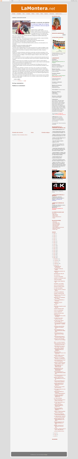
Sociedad (28, 13)
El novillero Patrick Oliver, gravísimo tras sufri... (58, 318)
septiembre (56, 263)
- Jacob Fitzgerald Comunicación (58, 227)
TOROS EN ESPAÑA (57, 279)
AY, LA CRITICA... (57, 275)
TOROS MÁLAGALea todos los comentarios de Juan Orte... (59, 344)
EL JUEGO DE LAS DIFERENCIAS (57, 267)
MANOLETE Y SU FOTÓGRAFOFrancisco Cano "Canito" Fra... (60, 353)
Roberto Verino (55, 215)
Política (33, 13)
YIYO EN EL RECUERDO (58, 276)
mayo (55, 434)
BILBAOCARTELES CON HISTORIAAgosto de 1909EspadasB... (58, 369)
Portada (13, 13)
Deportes (46, 13)
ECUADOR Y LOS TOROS (59, 283)
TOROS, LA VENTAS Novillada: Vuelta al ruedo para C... (59, 412)
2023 (54, 236)
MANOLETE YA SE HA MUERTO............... (58, 303)
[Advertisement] (31, 122)
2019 (54, 242)
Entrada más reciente (17, 132)
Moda (42, 13)
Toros (24, 13)
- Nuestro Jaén (54, 229)
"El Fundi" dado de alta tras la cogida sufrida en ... (59, 403)
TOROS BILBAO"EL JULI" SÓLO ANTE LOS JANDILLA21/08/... (58, 366)
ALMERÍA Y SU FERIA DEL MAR (60, 278)
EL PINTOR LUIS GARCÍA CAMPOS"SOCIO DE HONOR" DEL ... (58, 395)
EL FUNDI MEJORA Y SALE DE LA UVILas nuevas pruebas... (59, 417)
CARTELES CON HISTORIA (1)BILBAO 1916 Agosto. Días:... (59, 327)
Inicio (32, 132)
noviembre (56, 260)
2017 (54, 245)
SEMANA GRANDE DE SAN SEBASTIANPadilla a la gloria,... (59, 423)
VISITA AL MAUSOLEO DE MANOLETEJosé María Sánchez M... (59, 384)
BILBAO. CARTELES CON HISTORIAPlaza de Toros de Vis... (59, 378)
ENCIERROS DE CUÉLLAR (59, 273)
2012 (54, 253)
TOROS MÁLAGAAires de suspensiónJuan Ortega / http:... (59, 334)
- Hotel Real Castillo (55, 225)
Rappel (53, 217)
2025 (54, 235)
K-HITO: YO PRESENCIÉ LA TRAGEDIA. (59, 300)
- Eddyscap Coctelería (56, 228)
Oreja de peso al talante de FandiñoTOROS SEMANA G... (60, 414)
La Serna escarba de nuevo (59, 431)
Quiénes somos (59, 13)
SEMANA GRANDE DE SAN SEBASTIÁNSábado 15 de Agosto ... (59, 419)
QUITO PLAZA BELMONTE (59, 285)
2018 (54, 244)
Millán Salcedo (55, 214)
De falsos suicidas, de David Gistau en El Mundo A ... (59, 356)
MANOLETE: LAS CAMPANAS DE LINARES (59, 298)
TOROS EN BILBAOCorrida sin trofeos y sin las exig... (59, 400)
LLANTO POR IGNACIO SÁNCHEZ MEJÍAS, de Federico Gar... (58, 405)
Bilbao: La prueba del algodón (59, 342)
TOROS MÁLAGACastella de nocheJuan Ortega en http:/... (59, 337)
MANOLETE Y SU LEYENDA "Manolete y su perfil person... (60, 358)
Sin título (55, 304)
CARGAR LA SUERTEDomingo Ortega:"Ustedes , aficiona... (59, 363)
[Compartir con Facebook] (18, 79)
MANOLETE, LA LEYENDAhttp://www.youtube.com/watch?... (60, 315)
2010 (54, 256)
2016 (54, 247)
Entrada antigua (46, 132)
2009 (54, 257)
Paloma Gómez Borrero (56, 216)
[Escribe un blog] (15, 79)
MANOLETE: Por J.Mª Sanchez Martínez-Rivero (59, 295)
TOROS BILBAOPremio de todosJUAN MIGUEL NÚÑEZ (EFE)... (59, 330)
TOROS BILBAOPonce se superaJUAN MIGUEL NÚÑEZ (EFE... (60, 372)
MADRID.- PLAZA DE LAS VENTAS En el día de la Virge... (58, 426)
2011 (54, 254)
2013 (54, 251)
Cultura (37, 13)
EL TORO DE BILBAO (58, 398)
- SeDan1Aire (54, 221)
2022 (54, 238)
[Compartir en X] (17, 79)
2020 (54, 241)
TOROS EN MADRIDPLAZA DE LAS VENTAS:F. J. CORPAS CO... (59, 324)
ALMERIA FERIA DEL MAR (59, 313)
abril (55, 436)
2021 (54, 239)
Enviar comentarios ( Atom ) (22, 134)
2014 (54, 250)
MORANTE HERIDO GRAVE (59, 286)
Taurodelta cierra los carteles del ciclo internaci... (59, 387)
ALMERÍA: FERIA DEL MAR (59, 293)
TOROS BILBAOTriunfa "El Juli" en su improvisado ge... (59, 361)
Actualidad (19, 13)
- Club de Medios (55, 226)
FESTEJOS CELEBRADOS (59, 292)
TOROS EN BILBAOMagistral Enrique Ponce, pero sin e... (59, 381)
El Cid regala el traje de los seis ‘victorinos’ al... (59, 389)
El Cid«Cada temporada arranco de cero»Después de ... (60, 375)
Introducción (54, 213)
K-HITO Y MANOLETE (58, 311)
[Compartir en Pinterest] (19, 79)
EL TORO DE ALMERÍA (58, 288)
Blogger (46, 454)
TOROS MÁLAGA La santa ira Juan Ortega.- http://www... (59, 347)
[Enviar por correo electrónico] (14, 79)
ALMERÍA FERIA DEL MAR (59, 308)
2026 (54, 233)
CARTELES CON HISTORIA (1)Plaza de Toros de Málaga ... (59, 339)
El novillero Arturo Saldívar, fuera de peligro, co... (59, 321)
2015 (54, 248)
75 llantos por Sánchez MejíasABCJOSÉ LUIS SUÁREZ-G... (58, 409)
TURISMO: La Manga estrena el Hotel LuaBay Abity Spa (60, 429)
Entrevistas (52, 13)
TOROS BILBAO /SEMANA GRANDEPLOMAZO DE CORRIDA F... (59, 349)
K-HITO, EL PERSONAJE (58, 310)
